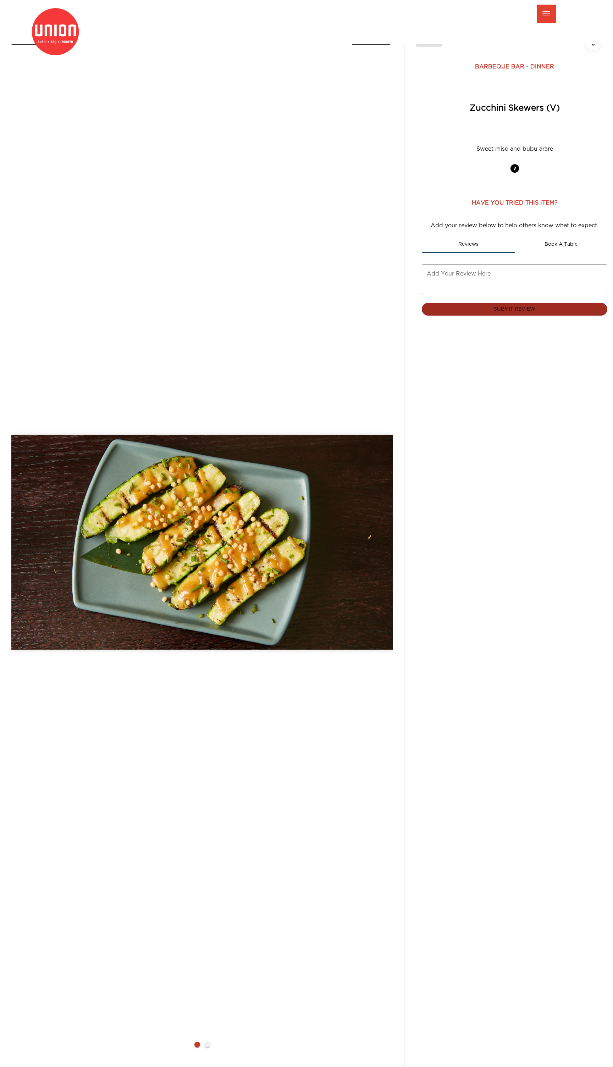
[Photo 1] (197, 1044)
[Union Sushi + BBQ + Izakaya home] (61, 32)
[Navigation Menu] (546, 14)
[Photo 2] (207, 1044)
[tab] (468, 244)
